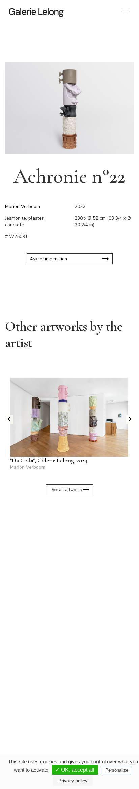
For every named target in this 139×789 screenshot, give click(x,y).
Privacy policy (72, 780)
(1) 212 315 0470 (95, 713)
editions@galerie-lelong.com (97, 651)
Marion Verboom (22, 206)
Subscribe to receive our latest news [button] (64, 526)
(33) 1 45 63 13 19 (33, 645)
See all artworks (67, 489)
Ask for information (48, 259)
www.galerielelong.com (93, 724)
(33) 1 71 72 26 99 (33, 713)
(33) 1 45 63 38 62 (96, 645)
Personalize (116, 770)
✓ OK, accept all (74, 770)
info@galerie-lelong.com (31, 651)
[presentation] (9, 419)
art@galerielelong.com (92, 718)
